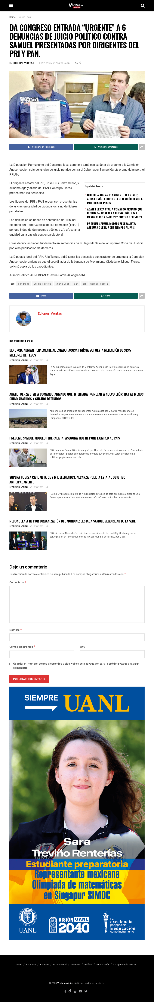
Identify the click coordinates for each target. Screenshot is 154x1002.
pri (84, 284)
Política (89, 964)
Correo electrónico (22, 647)
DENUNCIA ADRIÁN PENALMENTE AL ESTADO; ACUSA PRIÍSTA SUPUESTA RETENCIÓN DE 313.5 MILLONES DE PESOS (115, 199)
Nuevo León (25, 17)
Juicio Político (42, 284)
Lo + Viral (31, 964)
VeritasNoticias (65, 983)
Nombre (15, 630)
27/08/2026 (37, 360)
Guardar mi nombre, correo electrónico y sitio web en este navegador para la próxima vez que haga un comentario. (76, 666)
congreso (23, 284)
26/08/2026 (37, 443)
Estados (44, 964)
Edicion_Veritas (23, 63)
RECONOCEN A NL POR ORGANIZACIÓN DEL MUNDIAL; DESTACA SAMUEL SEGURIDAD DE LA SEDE (72, 521)
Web (82, 647)
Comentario (17, 582)
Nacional (76, 964)
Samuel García (99, 284)
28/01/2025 (45, 63)
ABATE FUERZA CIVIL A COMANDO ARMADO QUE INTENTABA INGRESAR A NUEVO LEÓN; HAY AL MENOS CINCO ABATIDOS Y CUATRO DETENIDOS (114, 213)
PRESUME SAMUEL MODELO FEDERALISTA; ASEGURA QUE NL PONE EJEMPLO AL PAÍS (111, 225)
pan (76, 284)
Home (12, 17)
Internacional (60, 964)
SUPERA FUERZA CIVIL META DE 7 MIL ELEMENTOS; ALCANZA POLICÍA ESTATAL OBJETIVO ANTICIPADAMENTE (67, 479)
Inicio (19, 964)
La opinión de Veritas (124, 964)
